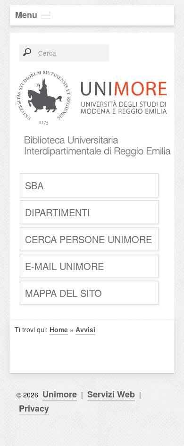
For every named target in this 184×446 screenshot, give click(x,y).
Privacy (34, 408)
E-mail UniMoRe (64, 266)
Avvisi (85, 329)
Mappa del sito (63, 293)
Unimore (59, 394)
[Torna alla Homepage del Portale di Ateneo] (92, 124)
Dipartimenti (57, 212)
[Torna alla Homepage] (94, 165)
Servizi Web (111, 394)
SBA (34, 185)
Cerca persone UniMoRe (88, 239)
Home (59, 329)
